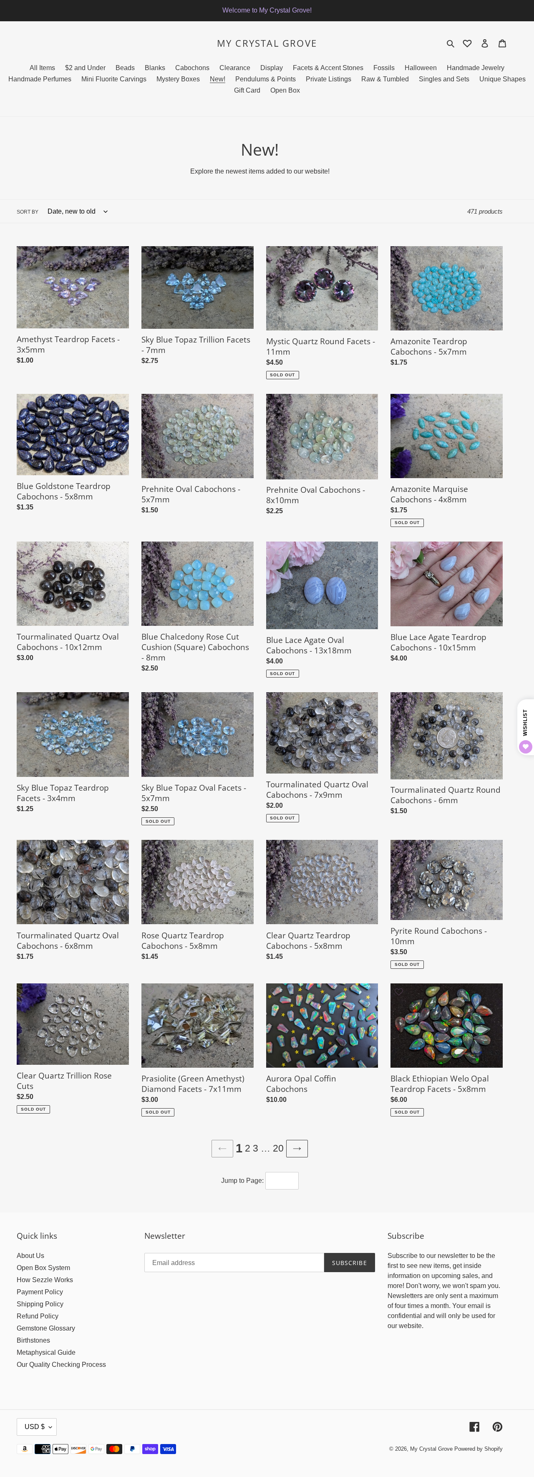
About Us (30, 1255)
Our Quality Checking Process (61, 1364)
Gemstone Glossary (46, 1328)
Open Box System (43, 1267)
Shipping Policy (40, 1304)
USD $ (35, 1426)
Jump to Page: (242, 1180)
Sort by (27, 212)
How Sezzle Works (45, 1279)
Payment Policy (40, 1292)
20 (278, 1148)
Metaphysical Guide (46, 1352)
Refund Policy (37, 1316)
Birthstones (33, 1340)
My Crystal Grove (267, 43)
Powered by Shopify (478, 1449)
